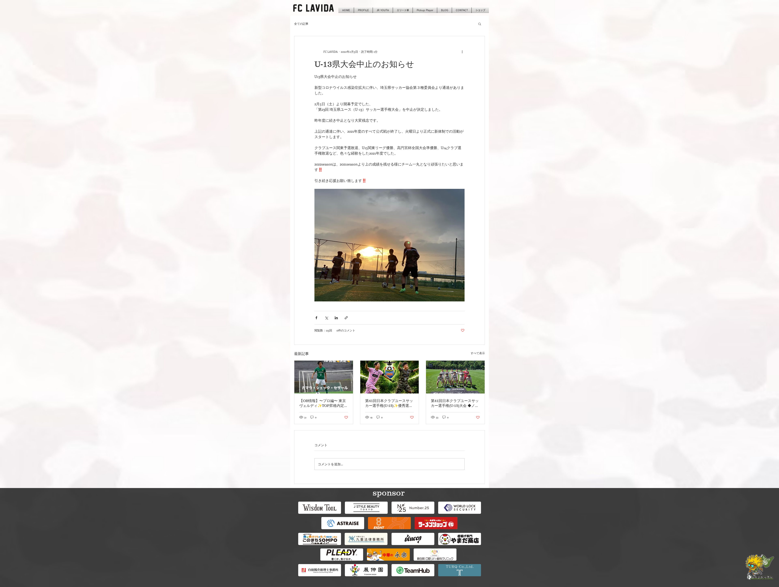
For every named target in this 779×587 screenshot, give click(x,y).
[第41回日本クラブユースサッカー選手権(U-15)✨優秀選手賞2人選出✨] (389, 377)
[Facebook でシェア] (316, 318)
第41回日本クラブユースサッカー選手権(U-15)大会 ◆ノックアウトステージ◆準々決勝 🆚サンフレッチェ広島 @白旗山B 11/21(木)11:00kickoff (455, 403)
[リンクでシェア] (346, 318)
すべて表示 (478, 353)
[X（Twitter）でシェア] (326, 318)
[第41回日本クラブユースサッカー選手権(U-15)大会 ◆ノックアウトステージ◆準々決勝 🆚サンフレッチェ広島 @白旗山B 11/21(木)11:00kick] (455, 377)
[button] (480, 23)
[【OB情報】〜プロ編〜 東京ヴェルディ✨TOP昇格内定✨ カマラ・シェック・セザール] (323, 377)
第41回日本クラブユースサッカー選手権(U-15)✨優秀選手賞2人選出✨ (389, 403)
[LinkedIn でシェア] (336, 318)
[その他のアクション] (462, 51)
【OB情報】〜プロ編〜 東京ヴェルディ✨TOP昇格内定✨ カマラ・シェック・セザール (322, 403)
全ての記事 (301, 24)
